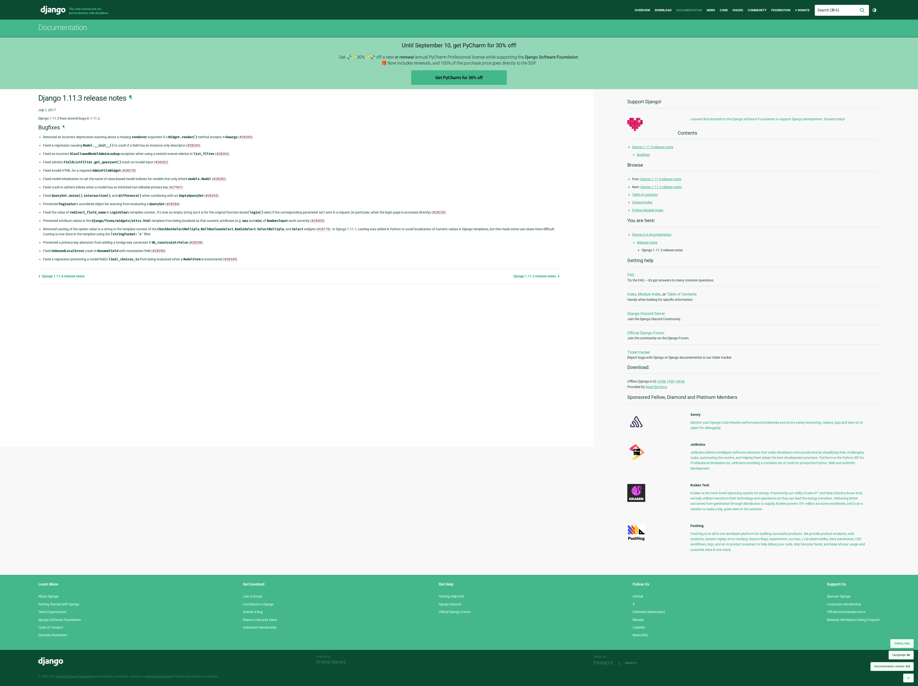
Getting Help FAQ (451, 596)
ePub (681, 381)
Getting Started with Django (58, 604)
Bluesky (638, 620)
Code (724, 10)
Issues (737, 10)
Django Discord (450, 604)
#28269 (193, 145)
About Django (48, 596)
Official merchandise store (846, 612)
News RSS (640, 635)
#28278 (129, 170)
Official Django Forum (645, 333)
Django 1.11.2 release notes (535, 276)
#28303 (317, 221)
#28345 (230, 259)
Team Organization (52, 612)
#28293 (211, 196)
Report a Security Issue (260, 620)
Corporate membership (844, 604)
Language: (901, 655)
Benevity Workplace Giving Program (853, 620)
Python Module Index (647, 210)
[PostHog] (636, 540)
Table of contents (645, 195)
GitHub (638, 596)
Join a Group (252, 596)
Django (53, 10)
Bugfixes (643, 155)
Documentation (689, 10)
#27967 (176, 187)
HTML (662, 381)
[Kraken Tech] (636, 501)
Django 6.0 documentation (652, 234)
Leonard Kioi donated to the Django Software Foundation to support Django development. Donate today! (767, 119)
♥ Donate (802, 10)
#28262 (222, 154)
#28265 (245, 137)
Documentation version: (892, 666)
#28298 (196, 242)
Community (757, 10)
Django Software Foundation (59, 620)
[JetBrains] (636, 460)
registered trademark (159, 676)
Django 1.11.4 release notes (63, 276)
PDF (672, 381)
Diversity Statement (52, 635)
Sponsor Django (839, 596)
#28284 (172, 204)
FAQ (630, 275)
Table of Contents (682, 294)
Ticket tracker (638, 352)
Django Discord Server (646, 313)
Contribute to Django (258, 604)
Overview (642, 10)
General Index (642, 202)
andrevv (636, 663)
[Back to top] (908, 678)
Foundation (780, 10)
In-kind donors (331, 662)
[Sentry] (636, 429)
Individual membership (259, 627)
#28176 (323, 229)
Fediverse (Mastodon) (649, 612)
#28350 (158, 251)
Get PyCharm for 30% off (459, 77)
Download (663, 10)
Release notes (647, 242)
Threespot (605, 663)
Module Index (649, 294)
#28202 (161, 162)
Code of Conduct (50, 627)
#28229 (438, 212)
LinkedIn (639, 627)
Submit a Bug (253, 612)
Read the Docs (656, 387)
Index (631, 294)
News (711, 10)
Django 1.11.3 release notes (652, 147)
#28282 (219, 179)
